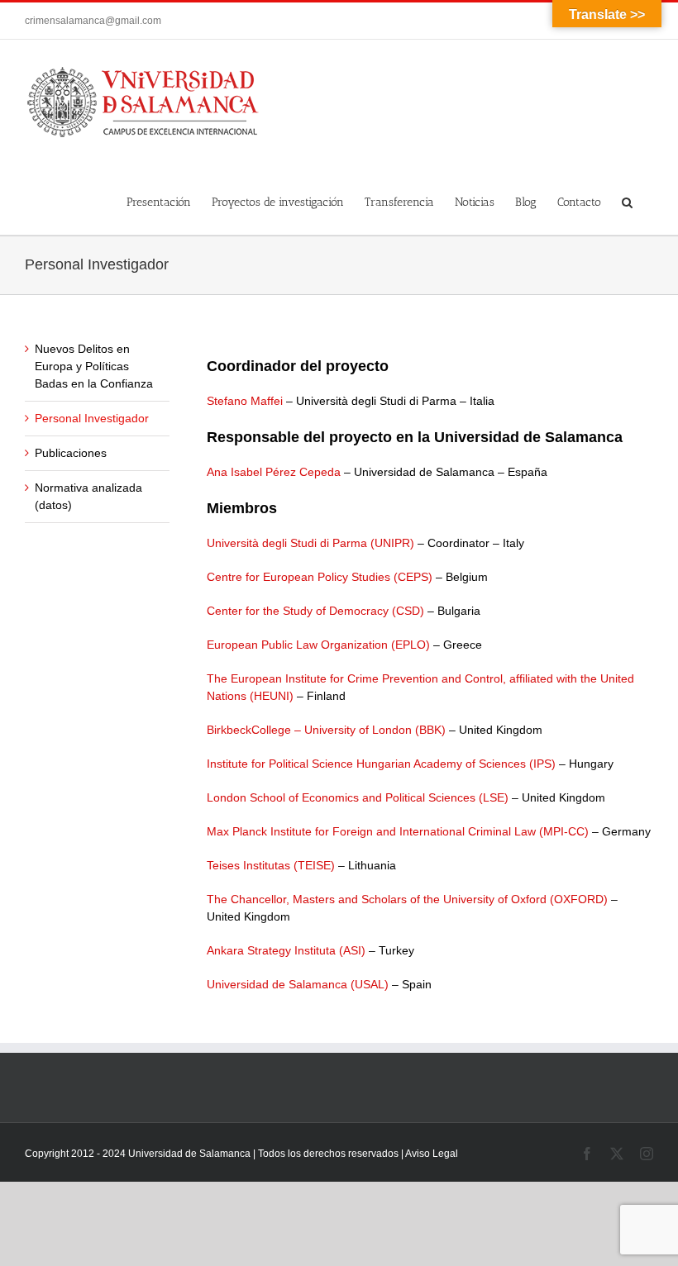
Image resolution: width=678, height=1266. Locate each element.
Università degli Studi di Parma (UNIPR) (310, 543)
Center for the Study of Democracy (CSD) (315, 610)
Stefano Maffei (245, 400)
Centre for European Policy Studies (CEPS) (319, 576)
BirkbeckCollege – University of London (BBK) (326, 729)
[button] (627, 200)
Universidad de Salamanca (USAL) (298, 984)
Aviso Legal (431, 1153)
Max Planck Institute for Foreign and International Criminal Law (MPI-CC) (398, 831)
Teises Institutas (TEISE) (271, 865)
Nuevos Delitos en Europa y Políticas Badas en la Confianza (94, 366)
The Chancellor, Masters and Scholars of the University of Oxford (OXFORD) (407, 899)
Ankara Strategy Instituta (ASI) (286, 950)
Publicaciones (71, 452)
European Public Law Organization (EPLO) (318, 644)
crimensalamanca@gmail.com (93, 20)
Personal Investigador (92, 418)
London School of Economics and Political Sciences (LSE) (357, 797)
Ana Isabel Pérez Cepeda (274, 471)
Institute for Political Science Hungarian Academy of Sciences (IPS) (381, 763)
